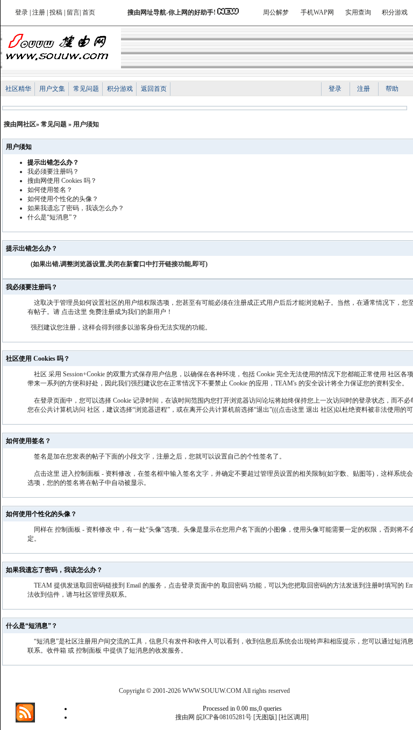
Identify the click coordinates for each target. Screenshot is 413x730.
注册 (38, 12)
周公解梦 (276, 12)
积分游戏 (395, 12)
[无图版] (265, 717)
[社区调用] (294, 717)
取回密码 (234, 585)
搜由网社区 (20, 124)
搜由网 (185, 717)
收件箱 (56, 650)
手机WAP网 (317, 12)
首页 (88, 12)
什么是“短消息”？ (52, 217)
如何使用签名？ (50, 190)
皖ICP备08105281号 (224, 717)
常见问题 (86, 88)
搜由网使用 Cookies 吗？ (62, 180)
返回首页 (154, 88)
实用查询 (358, 12)
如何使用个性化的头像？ (62, 199)
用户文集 (52, 88)
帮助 (392, 88)
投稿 (55, 12)
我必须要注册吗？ (53, 171)
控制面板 (68, 529)
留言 (73, 12)
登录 (21, 12)
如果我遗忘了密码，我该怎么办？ (75, 208)
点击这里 (74, 312)
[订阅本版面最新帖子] (25, 720)
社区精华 (18, 88)
